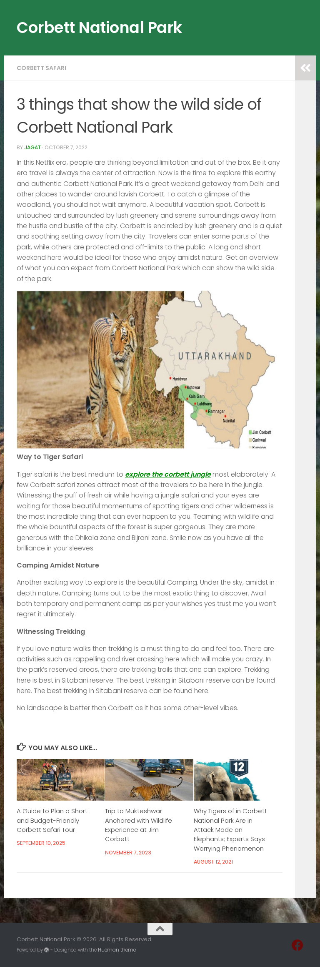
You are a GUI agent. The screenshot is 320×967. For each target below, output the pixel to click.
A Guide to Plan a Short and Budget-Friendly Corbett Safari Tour (52, 820)
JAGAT (32, 147)
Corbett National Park (99, 27)
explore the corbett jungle (168, 474)
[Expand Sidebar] (305, 67)
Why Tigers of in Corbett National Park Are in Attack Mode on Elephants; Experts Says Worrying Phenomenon (230, 829)
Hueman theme (117, 950)
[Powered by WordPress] (46, 949)
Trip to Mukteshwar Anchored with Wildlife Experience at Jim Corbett (138, 824)
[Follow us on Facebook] (297, 945)
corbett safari (41, 68)
